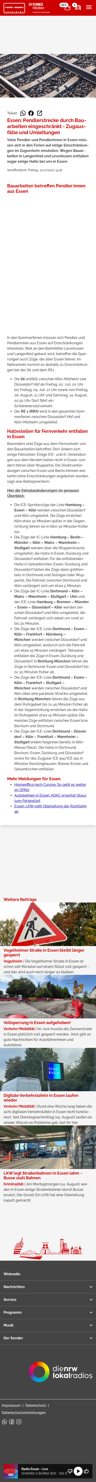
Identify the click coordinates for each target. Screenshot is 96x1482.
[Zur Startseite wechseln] (14, 8)
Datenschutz (35, 1405)
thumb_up (86, 1471)
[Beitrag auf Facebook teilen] (31, 113)
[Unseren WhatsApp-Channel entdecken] (4, 1421)
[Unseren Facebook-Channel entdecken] (11, 1421)
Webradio (12, 1274)
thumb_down (70, 1471)
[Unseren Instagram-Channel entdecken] (18, 1421)
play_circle (78, 1471)
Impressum (11, 1405)
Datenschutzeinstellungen (24, 1413)
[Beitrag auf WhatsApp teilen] (23, 113)
